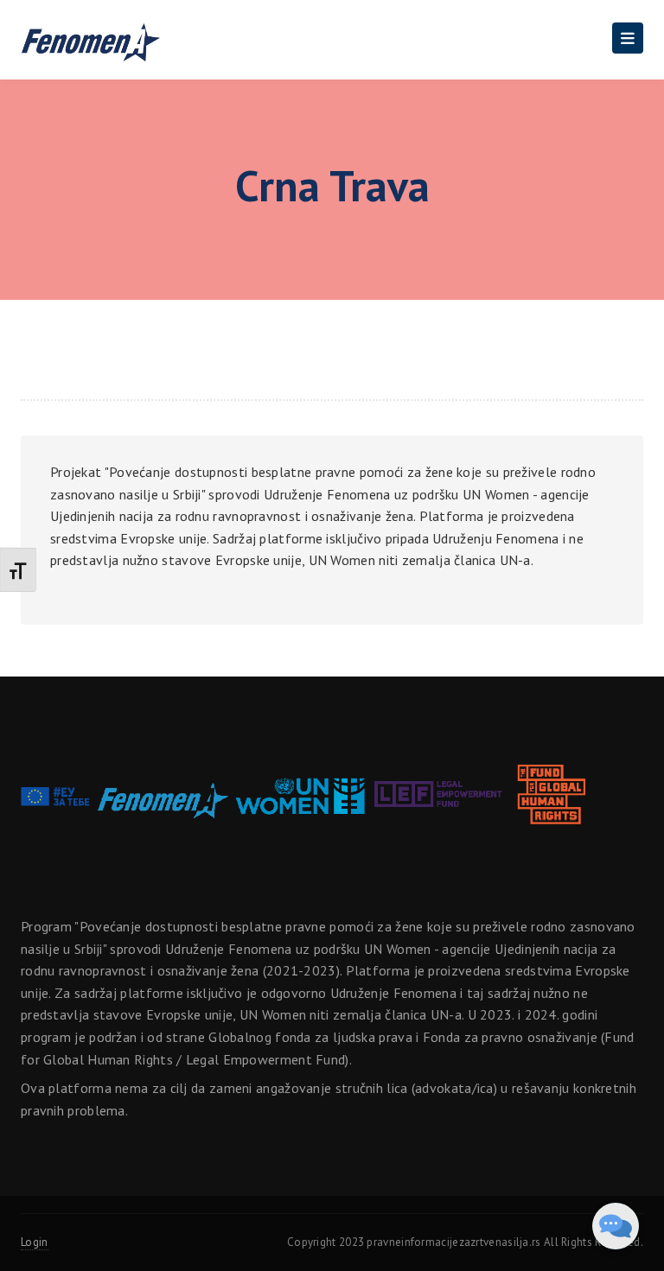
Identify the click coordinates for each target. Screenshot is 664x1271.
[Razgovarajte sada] (615, 1226)
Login (34, 1242)
